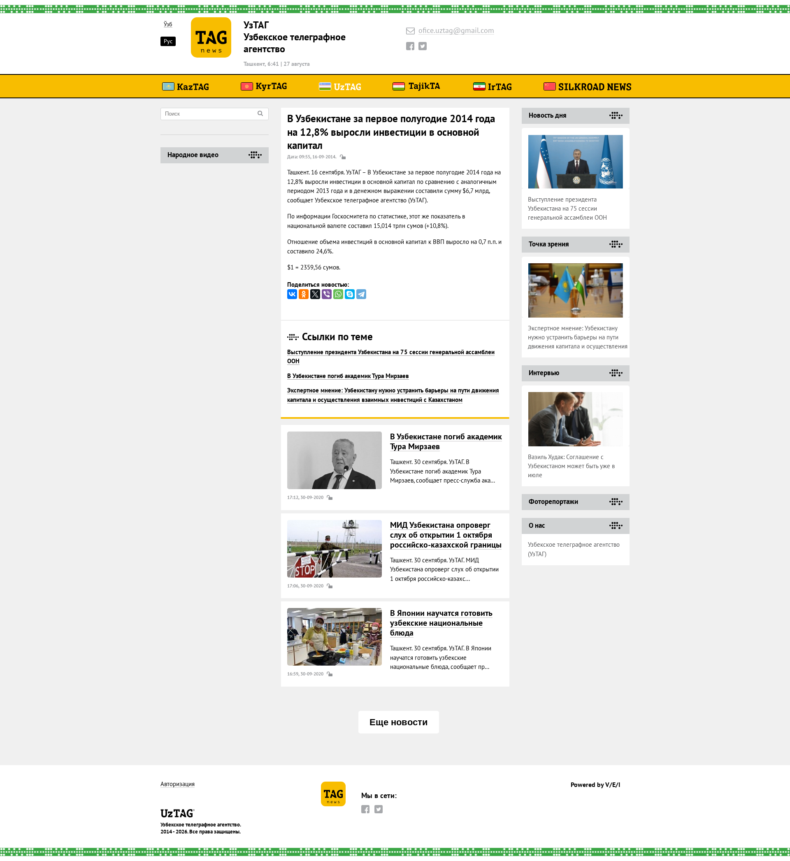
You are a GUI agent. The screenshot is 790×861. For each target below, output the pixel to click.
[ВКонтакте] (292, 294)
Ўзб (168, 24)
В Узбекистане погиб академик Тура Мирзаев (348, 376)
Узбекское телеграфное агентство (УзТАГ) (574, 549)
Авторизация (177, 784)
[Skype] (350, 294)
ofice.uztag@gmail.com (456, 31)
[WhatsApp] (338, 294)
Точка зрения (549, 243)
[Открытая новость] (334, 460)
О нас (537, 525)
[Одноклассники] (304, 294)
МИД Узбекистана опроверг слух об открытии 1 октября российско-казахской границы (446, 535)
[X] (315, 294)
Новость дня (548, 115)
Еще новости (398, 722)
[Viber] (327, 294)
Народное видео (192, 154)
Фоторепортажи (553, 501)
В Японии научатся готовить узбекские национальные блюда (441, 623)
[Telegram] (361, 294)
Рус (168, 41)
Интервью (544, 372)
